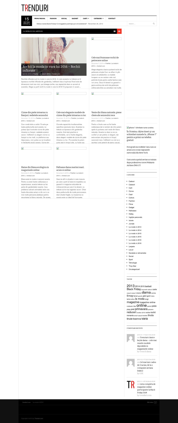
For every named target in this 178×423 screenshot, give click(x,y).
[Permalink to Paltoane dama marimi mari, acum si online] (71, 155)
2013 (131, 285)
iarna (128, 299)
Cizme (131, 191)
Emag (130, 295)
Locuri (131, 249)
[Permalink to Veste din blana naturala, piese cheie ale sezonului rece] (106, 100)
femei (135, 296)
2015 (142, 286)
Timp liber (132, 266)
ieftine (133, 299)
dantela (153, 293)
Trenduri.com (39, 418)
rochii (153, 312)
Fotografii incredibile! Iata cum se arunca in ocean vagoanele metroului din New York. (141, 150)
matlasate (130, 306)
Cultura (131, 197)
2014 (137, 286)
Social (64, 18)
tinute (130, 318)
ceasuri (133, 293)
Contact (111, 18)
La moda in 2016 (44, 74)
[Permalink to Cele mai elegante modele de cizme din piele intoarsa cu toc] (71, 100)
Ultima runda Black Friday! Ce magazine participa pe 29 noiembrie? (62, 22)
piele (154, 305)
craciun (138, 293)
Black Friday (134, 289)
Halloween (132, 210)
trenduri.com (36, 8)
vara (145, 318)
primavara (141, 309)
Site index (150, 402)
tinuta (151, 315)
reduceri (131, 312)
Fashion (53, 18)
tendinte (144, 316)
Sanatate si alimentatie (137, 253)
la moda (139, 298)
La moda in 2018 (135, 243)
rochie (148, 312)
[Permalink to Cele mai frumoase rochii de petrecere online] (106, 45)
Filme (131, 204)
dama (146, 292)
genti (149, 296)
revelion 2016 (141, 313)
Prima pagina (39, 18)
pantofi (149, 306)
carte (155, 289)
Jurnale (131, 223)
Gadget (75, 18)
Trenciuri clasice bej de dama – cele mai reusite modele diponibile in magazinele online (146, 343)
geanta (140, 296)
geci (144, 295)
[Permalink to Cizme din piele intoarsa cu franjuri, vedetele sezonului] (36, 100)
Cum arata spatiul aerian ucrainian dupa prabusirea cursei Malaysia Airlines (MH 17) (141, 163)
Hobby (131, 214)
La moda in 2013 (135, 227)
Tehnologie (133, 262)
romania (130, 315)
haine (152, 296)
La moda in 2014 (135, 230)
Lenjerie (132, 246)
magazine (133, 302)
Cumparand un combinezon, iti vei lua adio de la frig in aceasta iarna (62, 25)
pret (132, 309)
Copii (131, 194)
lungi (146, 299)
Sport (131, 259)
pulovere (150, 309)
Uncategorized (134, 269)
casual (129, 293)
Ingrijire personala (135, 217)
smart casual (138, 316)
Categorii (98, 18)
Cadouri (131, 181)
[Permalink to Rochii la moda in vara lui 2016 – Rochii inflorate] (54, 56)
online (142, 305)
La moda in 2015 (135, 233)
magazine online (147, 302)
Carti (85, 18)
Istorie (131, 220)
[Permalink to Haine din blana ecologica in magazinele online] (36, 155)
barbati (148, 286)
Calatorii (132, 184)
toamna (137, 318)
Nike (134, 306)
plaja (128, 309)
